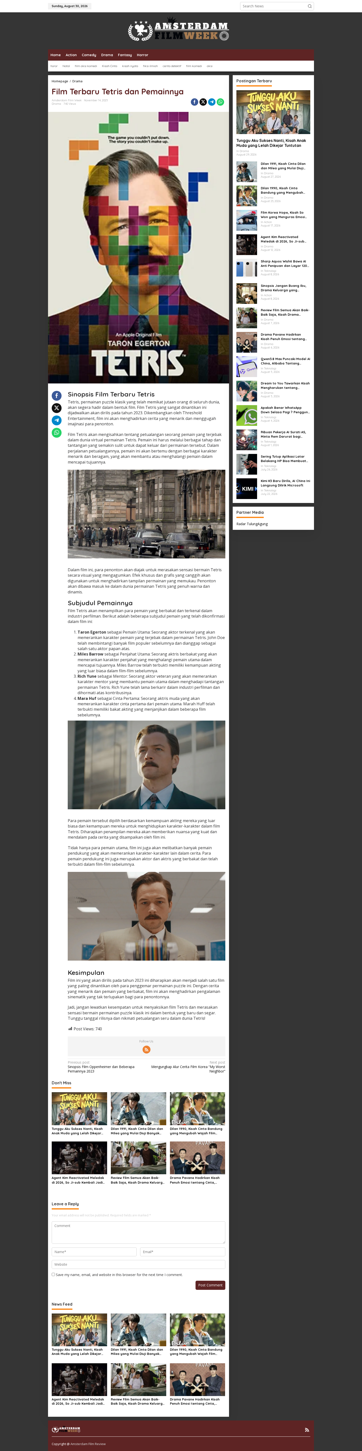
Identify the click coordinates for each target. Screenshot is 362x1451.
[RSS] (146, 1050)
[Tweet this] (203, 102)
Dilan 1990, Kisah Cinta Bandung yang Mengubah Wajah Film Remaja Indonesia (196, 1131)
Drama (56, 103)
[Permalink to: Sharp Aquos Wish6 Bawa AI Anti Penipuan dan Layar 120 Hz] (246, 268)
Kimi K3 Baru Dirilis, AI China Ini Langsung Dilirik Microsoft (285, 483)
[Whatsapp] (220, 102)
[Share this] (194, 102)
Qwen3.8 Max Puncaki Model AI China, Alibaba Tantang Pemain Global (285, 361)
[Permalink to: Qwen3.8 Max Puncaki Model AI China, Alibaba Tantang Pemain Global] (246, 366)
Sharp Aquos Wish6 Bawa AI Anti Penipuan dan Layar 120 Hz (284, 263)
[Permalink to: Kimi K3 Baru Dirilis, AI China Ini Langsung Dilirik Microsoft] (246, 488)
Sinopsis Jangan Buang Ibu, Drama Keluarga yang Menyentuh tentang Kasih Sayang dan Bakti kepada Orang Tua (283, 287)
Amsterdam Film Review (88, 1444)
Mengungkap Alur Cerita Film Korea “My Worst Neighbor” (188, 1066)
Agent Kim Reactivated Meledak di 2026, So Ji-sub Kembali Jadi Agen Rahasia (78, 1180)
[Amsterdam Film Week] (181, 30)
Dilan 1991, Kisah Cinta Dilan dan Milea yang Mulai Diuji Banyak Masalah (137, 1131)
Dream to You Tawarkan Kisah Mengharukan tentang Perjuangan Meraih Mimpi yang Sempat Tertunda (285, 385)
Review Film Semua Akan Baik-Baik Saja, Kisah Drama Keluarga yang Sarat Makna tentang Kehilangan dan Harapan (138, 1180)
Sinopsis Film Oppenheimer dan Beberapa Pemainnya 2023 (101, 1066)
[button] (310, 6)
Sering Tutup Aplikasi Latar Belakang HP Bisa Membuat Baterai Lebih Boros (283, 458)
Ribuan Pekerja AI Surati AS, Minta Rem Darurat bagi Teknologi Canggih (283, 434)
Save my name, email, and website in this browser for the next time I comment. (119, 1274)
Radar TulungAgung (252, 523)
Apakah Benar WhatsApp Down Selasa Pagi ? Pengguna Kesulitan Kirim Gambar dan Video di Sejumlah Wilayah (285, 409)
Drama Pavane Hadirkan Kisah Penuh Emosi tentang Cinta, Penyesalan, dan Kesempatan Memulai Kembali (195, 1180)
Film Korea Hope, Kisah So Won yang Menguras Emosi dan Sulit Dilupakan (283, 214)
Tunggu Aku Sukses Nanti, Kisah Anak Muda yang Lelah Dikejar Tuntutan (77, 1131)
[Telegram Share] (211, 102)
